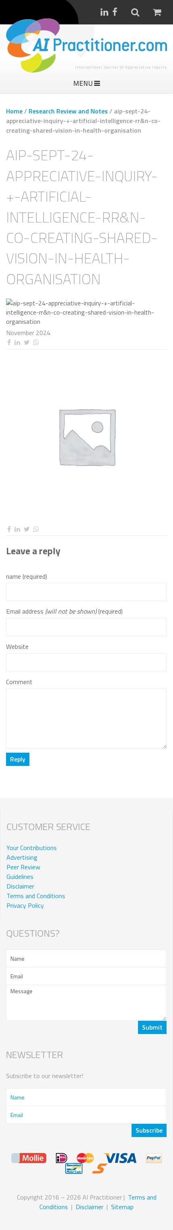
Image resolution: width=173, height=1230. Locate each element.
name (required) (26, 576)
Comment (19, 682)
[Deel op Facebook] (9, 342)
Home (14, 111)
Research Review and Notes (68, 111)
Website (17, 646)
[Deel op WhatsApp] (36, 342)
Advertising (21, 857)
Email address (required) (64, 611)
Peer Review (23, 867)
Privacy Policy (25, 905)
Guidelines (19, 876)
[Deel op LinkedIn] (17, 342)
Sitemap (122, 1207)
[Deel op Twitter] (27, 342)
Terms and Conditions (35, 896)
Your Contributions (31, 847)
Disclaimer (20, 886)
